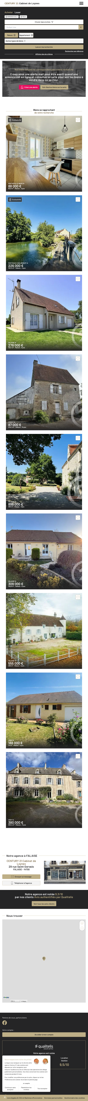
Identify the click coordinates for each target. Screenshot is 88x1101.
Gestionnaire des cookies (74, 1098)
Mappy (24, 1001)
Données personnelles (53, 1098)
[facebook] (4, 1022)
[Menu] (81, 3)
